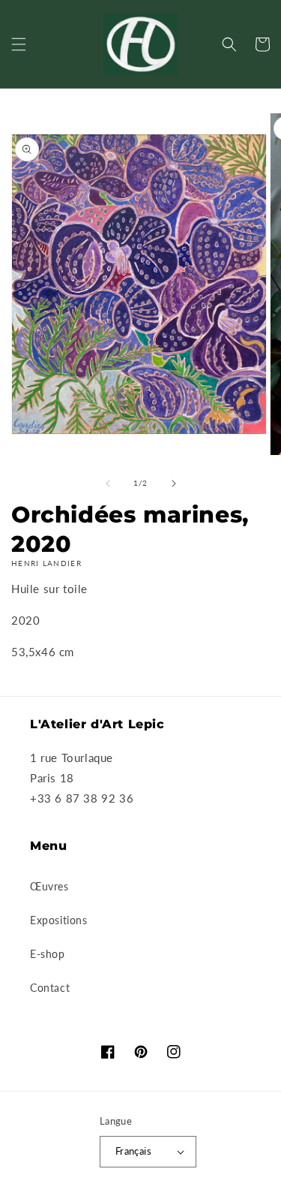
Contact (50, 987)
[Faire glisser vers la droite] (173, 483)
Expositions (59, 920)
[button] (18, 44)
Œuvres (49, 886)
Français (133, 1151)
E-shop (47, 953)
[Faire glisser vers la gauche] (107, 483)
